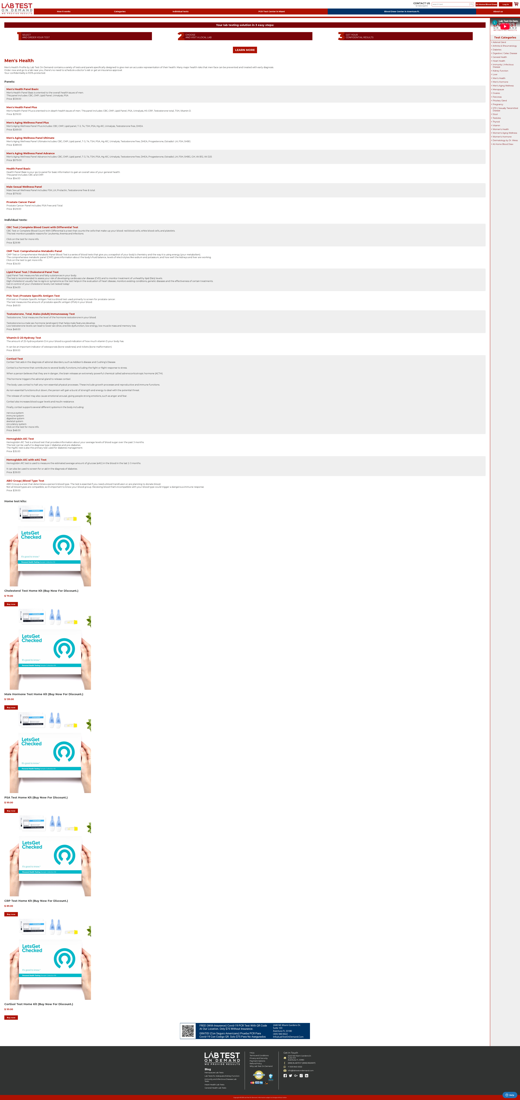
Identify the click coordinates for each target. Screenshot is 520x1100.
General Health (500, 57)
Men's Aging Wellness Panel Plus (27, 122)
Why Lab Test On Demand (261, 1066)
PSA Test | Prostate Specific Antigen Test (33, 295)
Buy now (11, 604)
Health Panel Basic (18, 168)
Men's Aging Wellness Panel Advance (30, 153)
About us (498, 11)
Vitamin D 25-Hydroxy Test (23, 337)
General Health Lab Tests (215, 1088)
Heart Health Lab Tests (214, 1085)
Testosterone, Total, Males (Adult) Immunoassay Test (40, 314)
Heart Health (499, 61)
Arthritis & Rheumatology (505, 46)
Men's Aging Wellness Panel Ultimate (30, 137)
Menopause (498, 89)
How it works (63, 11)
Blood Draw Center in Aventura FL (402, 11)
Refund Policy (256, 1063)
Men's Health (499, 78)
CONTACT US (421, 3)
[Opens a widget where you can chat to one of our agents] (509, 1095)
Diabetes (497, 49)
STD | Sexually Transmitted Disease (505, 109)
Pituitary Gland (500, 100)
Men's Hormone (500, 82)
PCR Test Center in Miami (272, 11)
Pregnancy (498, 104)
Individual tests (180, 11)
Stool (495, 114)
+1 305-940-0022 (295, 1067)
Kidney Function (500, 71)
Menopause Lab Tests (214, 1073)
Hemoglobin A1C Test (20, 438)
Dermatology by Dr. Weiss (505, 140)
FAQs (252, 1053)
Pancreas (497, 97)
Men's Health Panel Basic (22, 89)
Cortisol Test (14, 358)
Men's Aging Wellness (503, 85)
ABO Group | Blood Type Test (25, 480)
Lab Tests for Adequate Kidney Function (222, 1076)
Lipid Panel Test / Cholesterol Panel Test (32, 272)
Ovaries (496, 93)
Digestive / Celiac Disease (505, 53)
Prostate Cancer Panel (20, 202)
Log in (506, 4)
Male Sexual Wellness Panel (24, 186)
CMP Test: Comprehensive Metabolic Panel (34, 251)
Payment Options (257, 1061)
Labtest (17, 8)
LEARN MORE (245, 50)
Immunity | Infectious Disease (503, 65)
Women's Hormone (502, 137)
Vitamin (496, 125)
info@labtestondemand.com (300, 1071)
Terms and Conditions (259, 1056)
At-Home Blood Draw (486, 4)
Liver (495, 74)
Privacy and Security (259, 1058)
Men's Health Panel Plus (21, 107)
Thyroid (496, 122)
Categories (120, 11)
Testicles (497, 118)
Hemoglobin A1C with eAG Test (26, 459)
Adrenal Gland (499, 42)
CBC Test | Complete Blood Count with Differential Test (42, 227)
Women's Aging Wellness (505, 133)
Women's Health (501, 129)
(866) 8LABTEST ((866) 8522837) (301, 1063)
